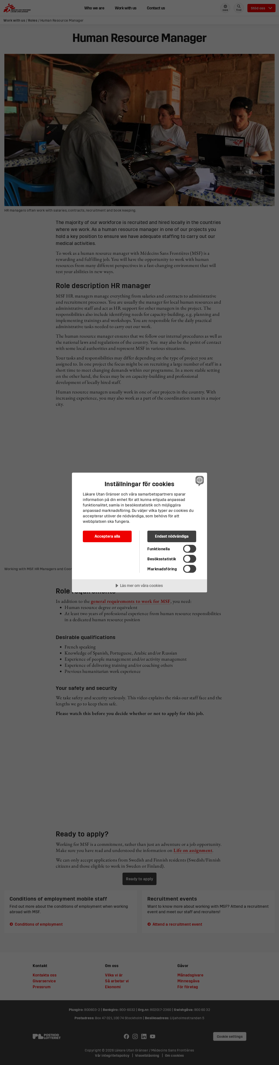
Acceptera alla (107, 536)
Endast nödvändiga (172, 536)
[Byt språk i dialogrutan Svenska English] (199, 481)
